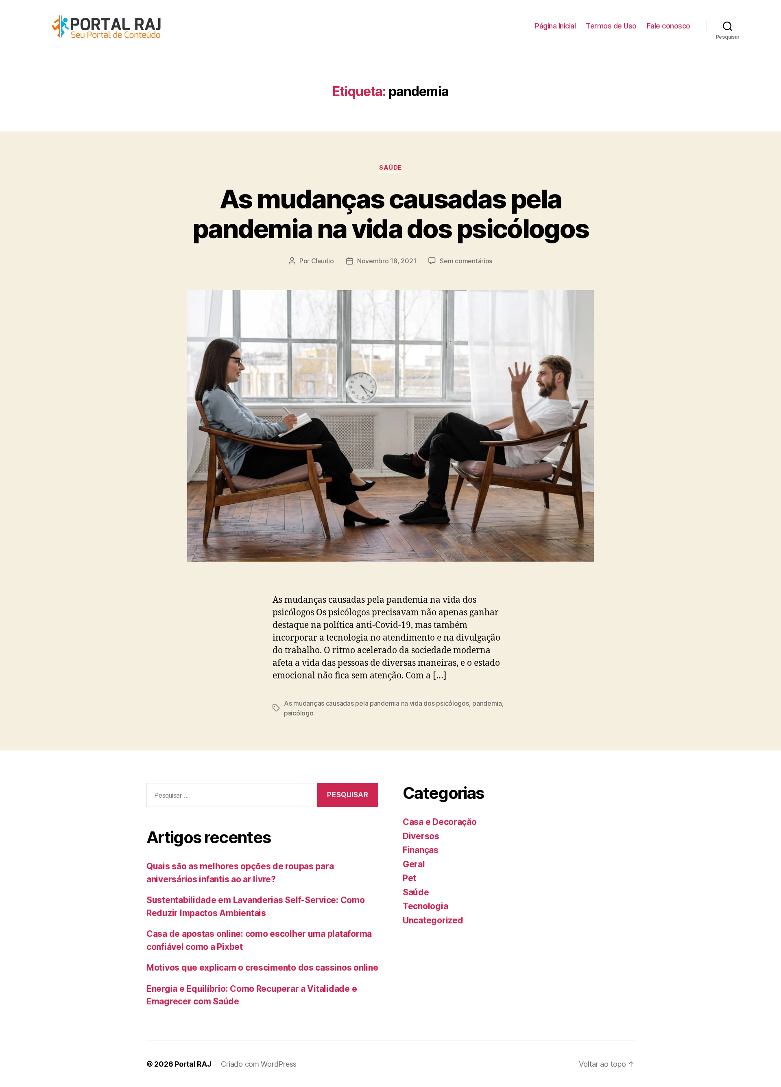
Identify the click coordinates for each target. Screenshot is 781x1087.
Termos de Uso (611, 26)
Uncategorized (433, 920)
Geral (414, 864)
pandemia (487, 703)
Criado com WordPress (259, 1064)
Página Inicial (555, 26)
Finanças (420, 850)
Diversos (421, 836)
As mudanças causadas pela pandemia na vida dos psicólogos (390, 213)
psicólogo (299, 713)
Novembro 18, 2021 (386, 261)
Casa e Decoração (440, 822)
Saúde (390, 167)
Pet (409, 878)
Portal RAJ (193, 1064)
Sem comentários (466, 261)
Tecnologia (425, 906)
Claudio (322, 261)
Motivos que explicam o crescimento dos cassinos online (262, 967)
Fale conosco (668, 26)
